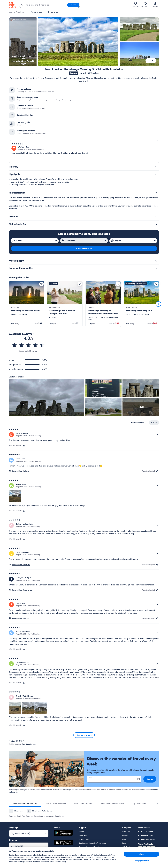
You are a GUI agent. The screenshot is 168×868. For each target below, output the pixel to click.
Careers (125, 835)
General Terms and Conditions (90, 847)
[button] (89, 73)
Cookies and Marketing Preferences (92, 843)
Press (124, 843)
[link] (26, 304)
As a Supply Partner (145, 831)
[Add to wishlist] (41, 284)
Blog (124, 839)
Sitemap (82, 855)
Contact (82, 831)
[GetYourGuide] (12, 5)
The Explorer (127, 851)
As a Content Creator (146, 835)
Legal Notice (83, 835)
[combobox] (43, 5)
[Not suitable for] (156, 224)
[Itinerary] (156, 166)
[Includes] (156, 216)
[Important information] (156, 268)
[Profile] (155, 3)
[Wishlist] (135, 3)
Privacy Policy (84, 839)
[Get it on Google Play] (63, 833)
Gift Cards (126, 847)
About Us (126, 831)
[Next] (158, 304)
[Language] (145, 3)
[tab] (25, 803)
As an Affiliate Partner (146, 839)
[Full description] (156, 192)
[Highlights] (156, 174)
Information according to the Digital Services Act (97, 851)
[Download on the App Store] (63, 842)
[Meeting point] (156, 261)
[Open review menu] (157, 434)
